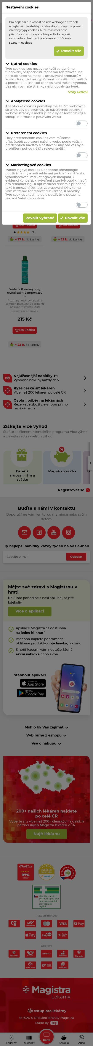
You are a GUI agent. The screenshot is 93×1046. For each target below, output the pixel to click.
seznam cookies (20, 42)
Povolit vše (70, 51)
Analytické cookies (28, 101)
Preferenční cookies (29, 133)
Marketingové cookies (31, 165)
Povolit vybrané (40, 218)
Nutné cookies (24, 64)
